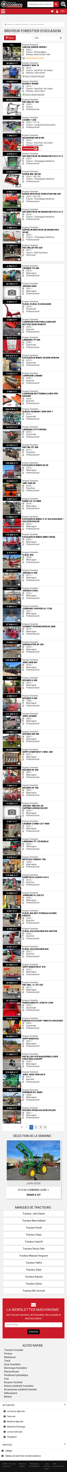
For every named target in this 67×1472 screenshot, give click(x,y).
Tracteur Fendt (34, 1227)
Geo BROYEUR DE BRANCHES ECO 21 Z (21, 209)
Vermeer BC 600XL (12, 1089)
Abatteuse (10, 1357)
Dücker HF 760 (9, 784)
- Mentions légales (22, 1465)
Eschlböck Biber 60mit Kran (16, 534)
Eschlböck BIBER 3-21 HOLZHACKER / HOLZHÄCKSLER (29, 516)
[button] (3, 11)
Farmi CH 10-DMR (11, 498)
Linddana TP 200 (11, 337)
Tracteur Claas (34, 1234)
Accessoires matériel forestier (20, 1389)
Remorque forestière (15, 1368)
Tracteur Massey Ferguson (33, 1255)
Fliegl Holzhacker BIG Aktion (16, 928)
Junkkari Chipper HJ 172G (15, 605)
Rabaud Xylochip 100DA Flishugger (19, 1017)
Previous (9, 1170)
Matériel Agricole (15, 1421)
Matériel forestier (22, 24)
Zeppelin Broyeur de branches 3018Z (20, 227)
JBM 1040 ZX (9, 480)
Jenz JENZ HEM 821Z (13, 1071)
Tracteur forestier (13, 1350)
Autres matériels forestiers (19, 1386)
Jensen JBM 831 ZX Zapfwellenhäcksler (22, 802)
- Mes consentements (58, 1465)
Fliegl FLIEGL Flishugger (14, 301)
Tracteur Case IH (34, 1241)
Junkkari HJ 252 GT (12, 892)
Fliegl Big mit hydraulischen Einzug (19, 910)
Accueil (10, 24)
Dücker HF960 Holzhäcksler (16, 1107)
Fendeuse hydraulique (16, 1375)
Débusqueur (10, 1393)
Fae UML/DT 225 (10, 99)
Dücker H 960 (9, 695)
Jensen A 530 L (10, 587)
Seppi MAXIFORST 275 (13, 964)
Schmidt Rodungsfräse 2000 (16, 623)
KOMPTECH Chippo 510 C (14, 874)
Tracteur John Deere (34, 1213)
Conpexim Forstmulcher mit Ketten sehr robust (25, 319)
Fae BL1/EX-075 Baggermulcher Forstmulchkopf (25, 1053)
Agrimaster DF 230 (11, 641)
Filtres (11, 38)
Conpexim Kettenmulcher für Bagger (20, 390)
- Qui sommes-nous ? (47, 1466)
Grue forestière (12, 1364)
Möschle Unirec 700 (12, 856)
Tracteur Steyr (34, 1269)
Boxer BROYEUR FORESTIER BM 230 (20, 191)
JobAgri (8, 1451)
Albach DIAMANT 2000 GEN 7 (16, 408)
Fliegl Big (7, 552)
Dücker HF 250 (9, 767)
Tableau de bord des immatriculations (23, 1456)
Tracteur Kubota (33, 1276)
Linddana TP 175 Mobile (14, 838)
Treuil (7, 1360)
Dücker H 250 (9, 677)
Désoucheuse (11, 1371)
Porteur (8, 1353)
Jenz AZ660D (9, 713)
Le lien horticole (14, 1432)
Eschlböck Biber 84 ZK (13, 462)
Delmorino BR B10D (12, 134)
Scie (6, 1378)
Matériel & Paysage (16, 1427)
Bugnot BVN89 (10, 80)
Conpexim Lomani (11, 372)
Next (57, 1170)
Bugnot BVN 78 (10, 62)
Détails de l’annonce (35, 1177)
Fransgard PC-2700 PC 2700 (16, 1000)
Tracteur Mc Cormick (34, 1290)
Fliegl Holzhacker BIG (13, 946)
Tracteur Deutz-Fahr (34, 1248)
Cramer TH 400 (10, 265)
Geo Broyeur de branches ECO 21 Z (19, 153)
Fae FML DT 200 (10, 444)
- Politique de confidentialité (34, 1465)
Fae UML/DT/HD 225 (12, 244)
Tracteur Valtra (34, 1262)
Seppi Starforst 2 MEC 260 (15, 749)
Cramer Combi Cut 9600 (14, 820)
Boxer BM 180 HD (11, 171)
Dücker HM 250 (10, 731)
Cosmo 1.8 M (9, 117)
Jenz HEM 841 (9, 659)
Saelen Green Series (12, 44)
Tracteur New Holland (33, 1220)
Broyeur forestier (37, 24)
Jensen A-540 (9, 569)
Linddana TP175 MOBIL (14, 426)
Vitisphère (12, 1437)
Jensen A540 (9, 283)
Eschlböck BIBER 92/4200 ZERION (19, 355)
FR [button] (62, 11)
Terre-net (11, 1416)
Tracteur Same (34, 1283)
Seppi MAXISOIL (10, 1035)
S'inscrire (33, 1332)
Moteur (8, 1396)
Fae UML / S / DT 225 (13, 982)
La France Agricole (16, 1411)
